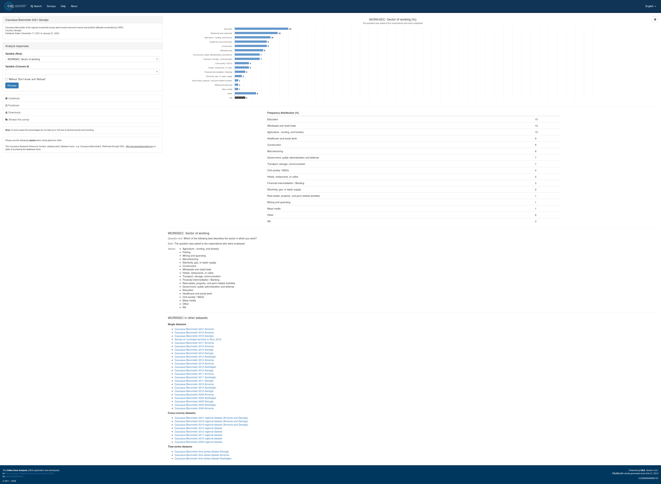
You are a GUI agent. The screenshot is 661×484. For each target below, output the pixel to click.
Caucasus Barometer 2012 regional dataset (198, 431)
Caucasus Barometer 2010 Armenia (194, 384)
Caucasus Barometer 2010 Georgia (194, 391)
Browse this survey (19, 119)
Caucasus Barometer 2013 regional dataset (198, 428)
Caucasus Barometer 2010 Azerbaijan (195, 387)
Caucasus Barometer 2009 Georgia (194, 401)
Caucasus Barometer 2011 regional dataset (198, 435)
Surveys (51, 6)
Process (12, 85)
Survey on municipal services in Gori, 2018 (198, 339)
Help (63, 6)
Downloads (14, 112)
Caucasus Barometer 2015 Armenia (194, 346)
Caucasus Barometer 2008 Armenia (194, 408)
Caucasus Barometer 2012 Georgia (194, 370)
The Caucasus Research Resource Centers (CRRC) (30, 473)
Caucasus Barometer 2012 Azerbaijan (195, 367)
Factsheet (13, 105)
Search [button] (38, 6)
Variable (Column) (15, 66)
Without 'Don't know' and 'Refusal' (27, 79)
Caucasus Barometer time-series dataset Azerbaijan (203, 458)
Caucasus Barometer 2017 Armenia (194, 342)
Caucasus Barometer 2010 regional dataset (198, 438)
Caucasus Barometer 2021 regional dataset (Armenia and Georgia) (211, 417)
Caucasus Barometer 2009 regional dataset (198, 442)
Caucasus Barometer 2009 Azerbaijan (195, 398)
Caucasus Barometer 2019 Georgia (194, 336)
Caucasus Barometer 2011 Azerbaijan (195, 377)
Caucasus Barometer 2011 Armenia (194, 373)
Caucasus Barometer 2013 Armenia (194, 360)
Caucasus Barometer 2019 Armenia (194, 332)
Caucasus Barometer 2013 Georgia (194, 353)
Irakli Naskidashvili (14, 476)
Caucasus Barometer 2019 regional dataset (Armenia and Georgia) (211, 421)
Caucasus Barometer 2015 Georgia (194, 349)
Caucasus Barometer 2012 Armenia (194, 363)
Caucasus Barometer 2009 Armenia (194, 394)
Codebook (14, 98)
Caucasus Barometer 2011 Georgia (194, 380)
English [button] (650, 6)
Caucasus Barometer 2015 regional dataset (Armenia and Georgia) (211, 424)
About (74, 6)
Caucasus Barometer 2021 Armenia (194, 329)
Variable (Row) (13, 53)
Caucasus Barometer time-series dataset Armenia (202, 455)
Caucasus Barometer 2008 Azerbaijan (195, 404)
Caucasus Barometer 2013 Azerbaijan (195, 356)
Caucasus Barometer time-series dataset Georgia (202, 451)
